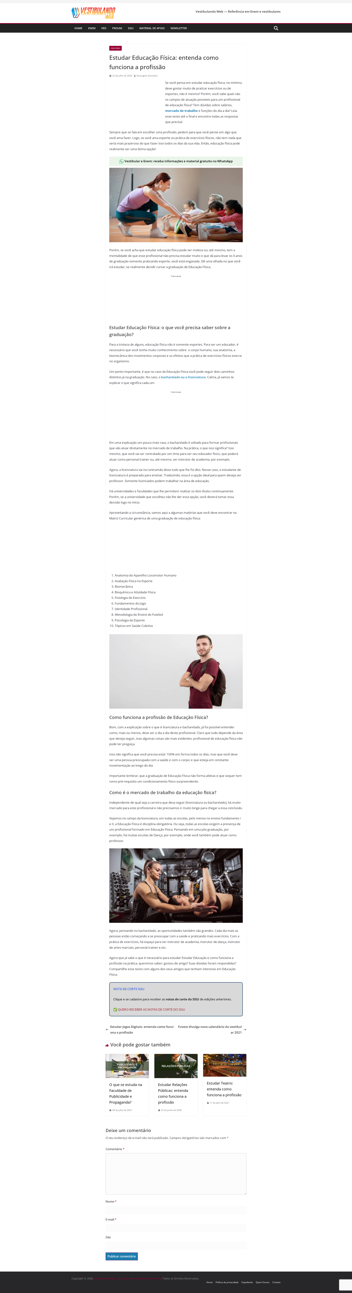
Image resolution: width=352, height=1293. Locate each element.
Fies (103, 28)
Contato (276, 1282)
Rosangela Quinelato (147, 75)
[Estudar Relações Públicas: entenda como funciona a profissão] (176, 1056)
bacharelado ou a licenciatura (183, 377)
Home (78, 28)
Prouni (117, 28)
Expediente (247, 1282)
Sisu (130, 28)
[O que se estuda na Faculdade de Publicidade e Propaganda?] (127, 1056)
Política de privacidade (227, 1282)
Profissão (115, 48)
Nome (111, 1201)
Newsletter (178, 28)
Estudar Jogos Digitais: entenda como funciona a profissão (142, 1029)
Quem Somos (263, 1282)
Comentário (115, 1149)
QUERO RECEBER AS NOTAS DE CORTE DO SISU (151, 1009)
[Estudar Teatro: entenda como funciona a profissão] (224, 1056)
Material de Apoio (152, 28)
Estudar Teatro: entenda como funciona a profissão (224, 1089)
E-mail (111, 1219)
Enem (92, 28)
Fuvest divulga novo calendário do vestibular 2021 (210, 1029)
